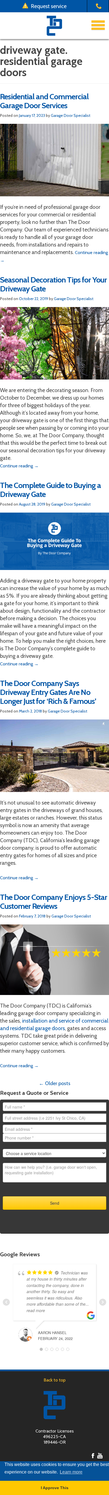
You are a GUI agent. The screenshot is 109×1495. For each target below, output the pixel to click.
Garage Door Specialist (70, 115)
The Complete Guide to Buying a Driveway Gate (50, 489)
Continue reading (19, 465)
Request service (48, 6)
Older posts (54, 1083)
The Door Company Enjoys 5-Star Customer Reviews (53, 901)
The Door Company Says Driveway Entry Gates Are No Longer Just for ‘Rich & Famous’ (48, 692)
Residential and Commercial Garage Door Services (44, 101)
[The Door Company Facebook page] (92, 1455)
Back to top (55, 1380)
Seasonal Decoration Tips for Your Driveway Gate (53, 284)
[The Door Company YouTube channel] (99, 1455)
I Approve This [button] (54, 1488)
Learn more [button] (71, 1472)
